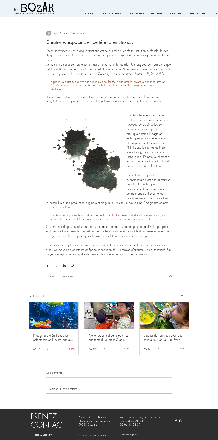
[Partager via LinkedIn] (64, 265)
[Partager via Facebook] (47, 265)
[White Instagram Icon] (180, 420)
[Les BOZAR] (176, 420)
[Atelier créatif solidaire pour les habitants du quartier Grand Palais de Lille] (109, 315)
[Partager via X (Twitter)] (56, 265)
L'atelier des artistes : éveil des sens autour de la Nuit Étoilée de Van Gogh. (163, 337)
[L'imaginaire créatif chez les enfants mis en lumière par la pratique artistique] (53, 315)
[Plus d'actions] (170, 33)
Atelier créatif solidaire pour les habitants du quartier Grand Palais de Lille (108, 337)
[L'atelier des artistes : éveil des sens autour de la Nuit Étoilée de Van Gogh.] (164, 315)
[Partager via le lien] (72, 265)
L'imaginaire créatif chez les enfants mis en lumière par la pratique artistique (51, 337)
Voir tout (185, 295)
